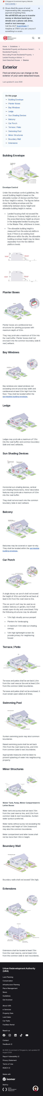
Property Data (8, 1013)
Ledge (10, 111)
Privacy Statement (10, 1060)
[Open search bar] (33, 38)
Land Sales (7, 1017)
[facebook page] (4, 1035)
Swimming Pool (14, 131)
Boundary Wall (14, 139)
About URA (7, 1006)
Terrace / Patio (14, 127)
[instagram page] (9, 1035)
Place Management (10, 988)
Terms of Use (8, 1064)
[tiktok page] (21, 1035)
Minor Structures (15, 135)
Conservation (8, 981)
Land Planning (8, 977)
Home (5, 46)
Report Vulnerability (10, 1056)
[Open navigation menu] (39, 38)
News (5, 992)
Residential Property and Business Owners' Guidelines (18, 49)
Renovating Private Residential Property (17, 55)
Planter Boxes (14, 103)
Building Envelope (15, 100)
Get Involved (7, 1000)
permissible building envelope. (15, 396)
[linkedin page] (15, 1035)
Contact (6, 1040)
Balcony (11, 119)
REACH (5, 1068)
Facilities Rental (8, 1025)
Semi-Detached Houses (11, 60)
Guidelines (14, 46)
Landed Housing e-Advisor (12, 57)
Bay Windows (14, 107)
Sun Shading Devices (17, 115)
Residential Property (10, 52)
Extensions (12, 143)
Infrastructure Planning (11, 985)
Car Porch (12, 123)
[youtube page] (27, 1035)
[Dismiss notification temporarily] (39, 8)
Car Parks (6, 1021)
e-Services (7, 1009)
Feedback (6, 1044)
